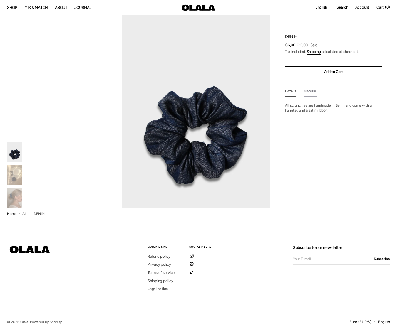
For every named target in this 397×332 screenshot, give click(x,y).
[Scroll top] (388, 323)
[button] (321, 7)
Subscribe (382, 259)
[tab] (290, 92)
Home (12, 214)
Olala (24, 322)
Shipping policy (160, 281)
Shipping (314, 51)
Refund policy (159, 256)
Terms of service (161, 272)
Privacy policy (159, 264)
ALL (25, 214)
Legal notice (158, 289)
